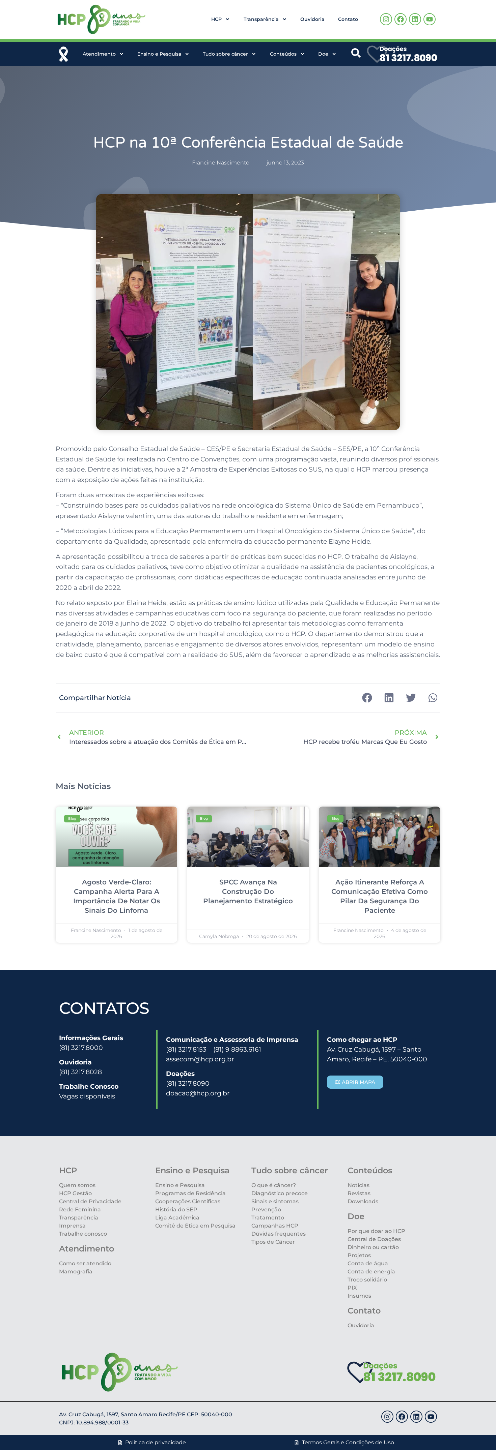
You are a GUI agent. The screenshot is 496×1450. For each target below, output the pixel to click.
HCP (216, 19)
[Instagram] (386, 19)
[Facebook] (400, 19)
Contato (348, 19)
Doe (323, 54)
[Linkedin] (415, 19)
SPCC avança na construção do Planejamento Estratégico (248, 891)
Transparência (261, 19)
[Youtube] (429, 19)
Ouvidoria (312, 19)
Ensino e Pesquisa (159, 54)
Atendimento (99, 54)
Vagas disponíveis (87, 1096)
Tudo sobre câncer (225, 54)
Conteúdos (283, 54)
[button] (367, 697)
